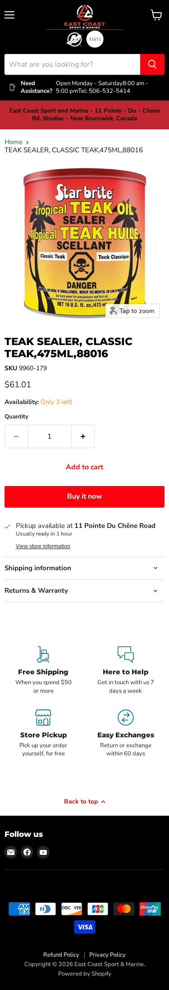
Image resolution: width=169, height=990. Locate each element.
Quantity (16, 416)
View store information (43, 546)
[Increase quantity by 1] (83, 436)
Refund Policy (61, 955)
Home (14, 142)
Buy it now (84, 496)
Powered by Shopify (84, 974)
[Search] (152, 64)
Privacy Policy (107, 955)
